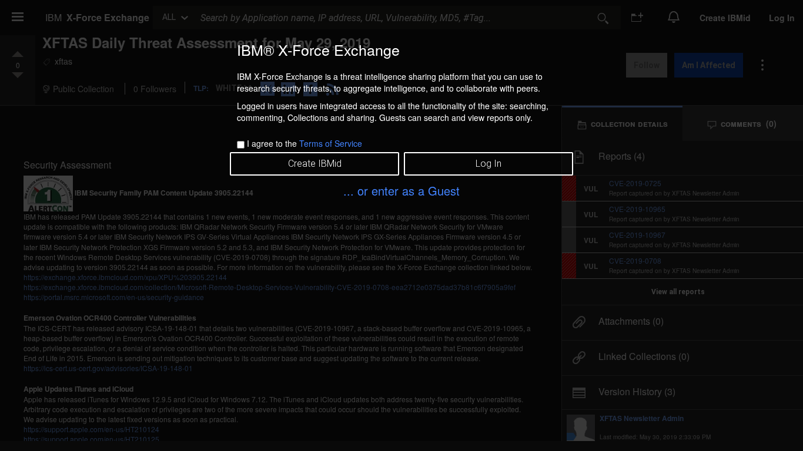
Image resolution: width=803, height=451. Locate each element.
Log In (488, 163)
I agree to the (304, 143)
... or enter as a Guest (401, 190)
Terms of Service (330, 143)
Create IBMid (315, 163)
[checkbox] (241, 145)
